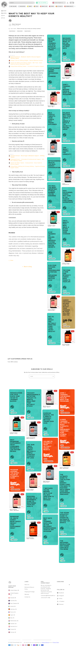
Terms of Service (45, 642)
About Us (27, 584)
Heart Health (13, 28)
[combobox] (22, 3)
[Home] (9, 28)
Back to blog (28, 266)
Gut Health (59, 6)
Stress (52, 6)
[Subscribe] (53, 376)
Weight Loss (44, 6)
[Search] (34, 3)
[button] (73, 3)
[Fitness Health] (4, 4)
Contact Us (27, 597)
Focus (36, 6)
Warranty (27, 594)
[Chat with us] (71, 3)
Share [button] (11, 260)
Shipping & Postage (29, 591)
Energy (30, 6)
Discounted (22, 6)
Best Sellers (13, 6)
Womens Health (69, 6)
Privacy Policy (56, 642)
